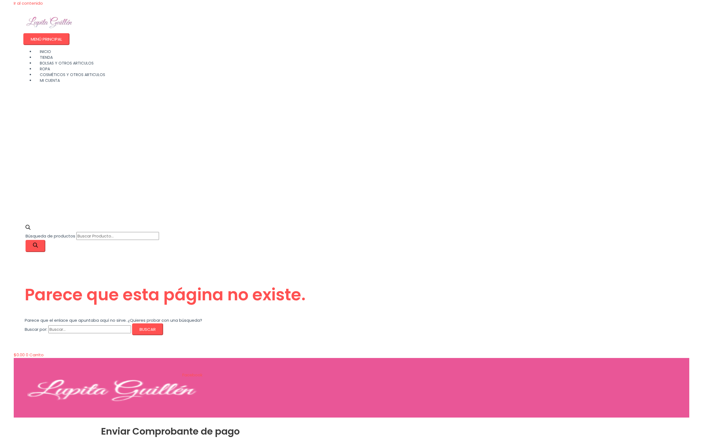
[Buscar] (35, 246)
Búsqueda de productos (51, 236)
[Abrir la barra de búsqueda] (28, 228)
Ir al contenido (28, 3)
